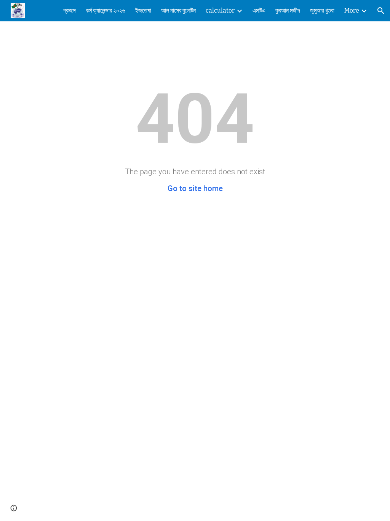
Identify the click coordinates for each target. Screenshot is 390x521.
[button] (381, 11)
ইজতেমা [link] (143, 10)
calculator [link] (220, 10)
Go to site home (195, 188)
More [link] (351, 10)
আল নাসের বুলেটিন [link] (178, 10)
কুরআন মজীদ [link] (287, 10)
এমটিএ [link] (259, 10)
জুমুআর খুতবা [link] (322, 10)
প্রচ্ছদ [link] (69, 10)
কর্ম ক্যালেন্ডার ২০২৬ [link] (105, 10)
